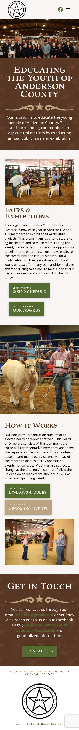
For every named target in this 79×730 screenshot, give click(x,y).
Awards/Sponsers (33, 671)
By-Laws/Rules (59, 671)
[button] (68, 9)
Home (13, 671)
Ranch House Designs (47, 724)
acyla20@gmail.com (34, 614)
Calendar (32, 674)
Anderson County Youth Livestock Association (41, 627)
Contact (48, 674)
